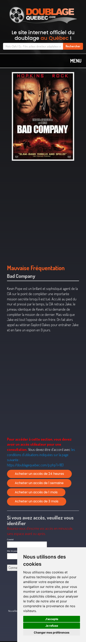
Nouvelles (12, 610)
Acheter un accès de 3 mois (36, 501)
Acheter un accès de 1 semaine (39, 483)
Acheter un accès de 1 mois (36, 492)
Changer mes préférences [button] (51, 632)
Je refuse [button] (51, 625)
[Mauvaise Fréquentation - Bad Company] (43, 116)
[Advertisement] (43, 210)
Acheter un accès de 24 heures (39, 473)
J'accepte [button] (51, 619)
